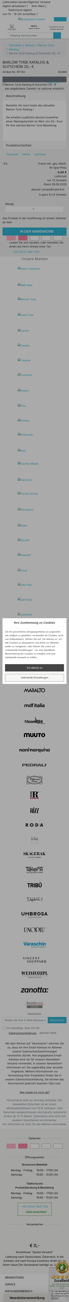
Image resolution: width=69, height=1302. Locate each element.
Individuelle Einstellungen (34, 677)
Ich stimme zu (34, 667)
